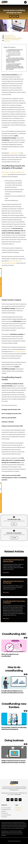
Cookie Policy (18, 809)
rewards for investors (19, 351)
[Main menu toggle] (25, 2)
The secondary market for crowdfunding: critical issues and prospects (13, 728)
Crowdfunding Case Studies (13, 38)
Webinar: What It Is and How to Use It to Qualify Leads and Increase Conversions (13, 761)
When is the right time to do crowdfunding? (9, 655)
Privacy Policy (18, 807)
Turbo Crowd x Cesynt (14, 53)
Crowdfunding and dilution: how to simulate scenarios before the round (12, 692)
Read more (6, 572)
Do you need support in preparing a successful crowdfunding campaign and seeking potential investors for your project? (15, 66)
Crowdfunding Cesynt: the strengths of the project (14, 50)
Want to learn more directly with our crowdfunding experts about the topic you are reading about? (15, 60)
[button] (10, 16)
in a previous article (14, 153)
